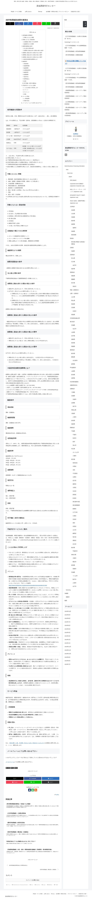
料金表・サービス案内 (37, 893)
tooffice (75, 134)
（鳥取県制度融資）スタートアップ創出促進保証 (75, 97)
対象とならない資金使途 (29, 39)
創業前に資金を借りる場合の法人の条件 (32, 52)
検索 (65, 20)
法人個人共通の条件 (29, 48)
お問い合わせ (47, 893)
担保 (25, 81)
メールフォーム (10, 762)
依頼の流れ (26, 100)
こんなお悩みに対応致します (31, 87)
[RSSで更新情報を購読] (35, 790)
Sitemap (52, 893)
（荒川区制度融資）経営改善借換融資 (75, 51)
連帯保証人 (26, 78)
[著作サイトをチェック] (29, 790)
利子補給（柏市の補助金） (30, 83)
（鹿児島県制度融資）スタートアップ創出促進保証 (75, 114)
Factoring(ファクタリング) (72, 42)
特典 (25, 94)
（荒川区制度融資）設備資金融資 (74, 55)
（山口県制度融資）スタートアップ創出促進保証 (75, 103)
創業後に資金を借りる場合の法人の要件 (32, 57)
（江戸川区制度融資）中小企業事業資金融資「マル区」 (75, 46)
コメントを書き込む (33, 880)
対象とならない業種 (29, 37)
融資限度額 (26, 65)
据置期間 (26, 74)
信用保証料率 (27, 70)
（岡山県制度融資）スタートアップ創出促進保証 (75, 108)
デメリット (26, 92)
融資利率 (26, 72)
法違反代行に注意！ (83, 893)
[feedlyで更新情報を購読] (32, 790)
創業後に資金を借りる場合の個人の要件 (32, 54)
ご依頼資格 (26, 98)
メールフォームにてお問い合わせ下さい (32, 102)
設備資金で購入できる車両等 (31, 41)
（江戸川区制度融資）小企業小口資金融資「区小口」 (75, 37)
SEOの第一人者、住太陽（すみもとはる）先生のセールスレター (27, 743)
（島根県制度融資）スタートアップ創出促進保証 (75, 91)
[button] (55, 23)
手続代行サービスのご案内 (29, 85)
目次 (30, 32)
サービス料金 (26, 96)
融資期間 (26, 68)
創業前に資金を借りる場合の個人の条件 (33, 50)
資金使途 (26, 63)
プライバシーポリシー (72, 893)
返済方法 (26, 76)
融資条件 (25, 61)
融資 (16, 767)
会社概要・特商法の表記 (61, 893)
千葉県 (8, 767)
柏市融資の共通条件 (27, 35)
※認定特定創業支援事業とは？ (30, 59)
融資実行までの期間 (29, 44)
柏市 (12, 767)
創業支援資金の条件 (27, 46)
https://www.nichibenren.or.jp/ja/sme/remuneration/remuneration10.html (28, 585)
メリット (26, 89)
